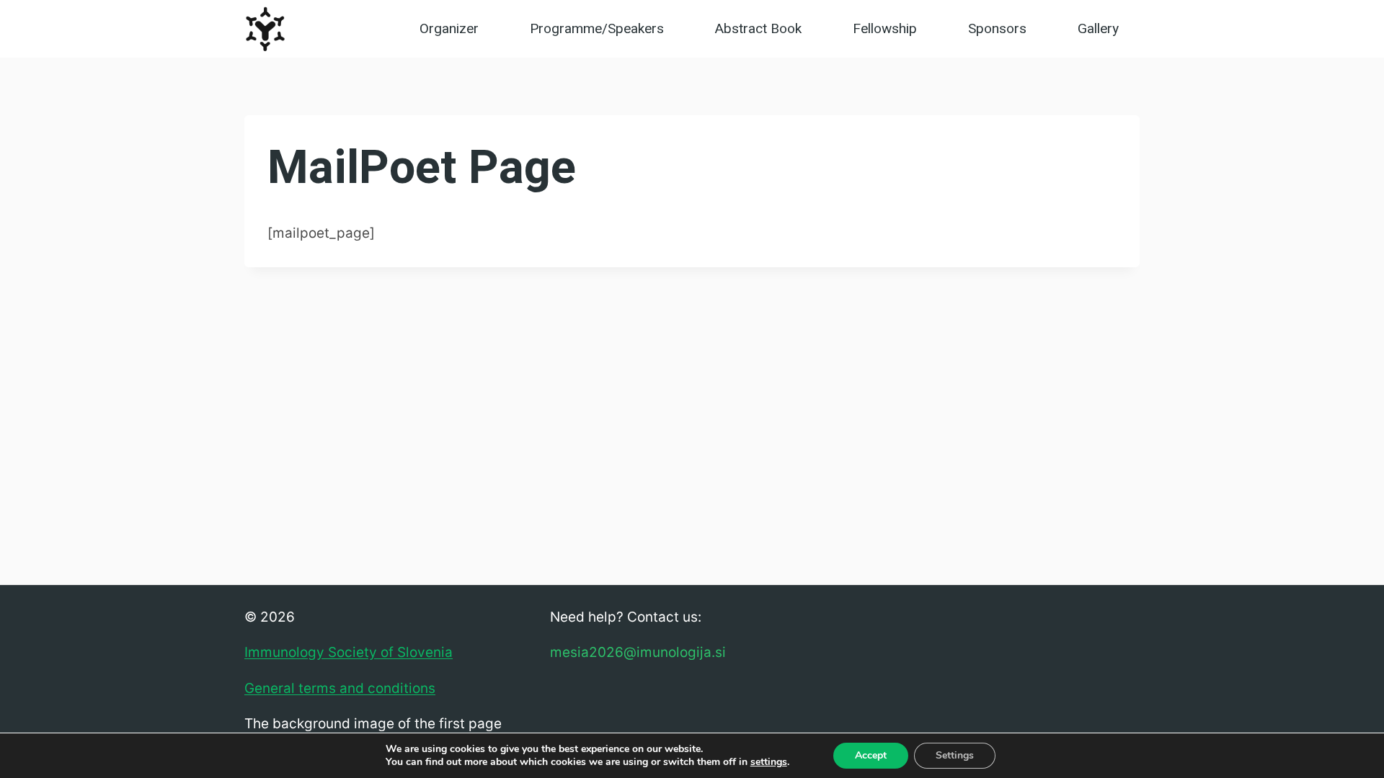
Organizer (449, 29)
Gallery (1098, 29)
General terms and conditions (339, 688)
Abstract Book (758, 29)
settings (768, 762)
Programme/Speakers (597, 29)
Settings (955, 755)
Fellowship (885, 29)
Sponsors (997, 29)
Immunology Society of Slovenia (348, 652)
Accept (871, 755)
